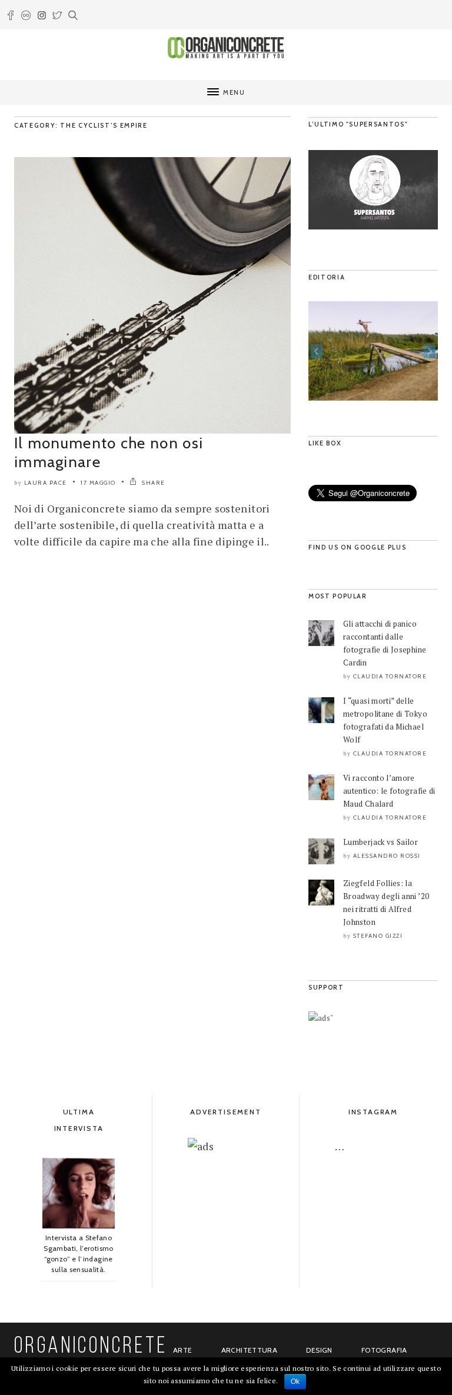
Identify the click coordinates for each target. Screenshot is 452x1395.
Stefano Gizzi (378, 936)
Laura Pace (45, 483)
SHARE (152, 483)
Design (319, 1350)
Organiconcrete (91, 1347)
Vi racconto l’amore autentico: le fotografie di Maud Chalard (389, 791)
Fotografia (384, 1350)
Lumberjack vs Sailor (380, 842)
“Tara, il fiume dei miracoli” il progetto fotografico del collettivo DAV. (373, 376)
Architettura (249, 1350)
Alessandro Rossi (387, 856)
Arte (182, 1350)
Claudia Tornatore (390, 676)
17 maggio (98, 483)
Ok (295, 1381)
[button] (317, 351)
